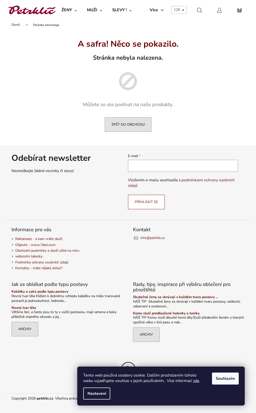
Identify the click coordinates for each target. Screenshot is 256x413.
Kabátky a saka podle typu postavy (40, 291)
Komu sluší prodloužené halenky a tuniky (166, 313)
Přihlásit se (146, 202)
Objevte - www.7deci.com (35, 244)
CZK (178, 9)
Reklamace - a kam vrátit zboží (38, 238)
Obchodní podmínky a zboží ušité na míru (47, 250)
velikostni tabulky (28, 256)
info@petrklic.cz (152, 237)
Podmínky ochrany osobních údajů (41, 262)
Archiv (25, 329)
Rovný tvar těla (24, 308)
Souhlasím (225, 378)
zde (196, 381)
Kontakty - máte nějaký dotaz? (38, 268)
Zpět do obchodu (128, 124)
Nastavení (97, 393)
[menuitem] (69, 10)
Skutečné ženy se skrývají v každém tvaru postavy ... (175, 297)
